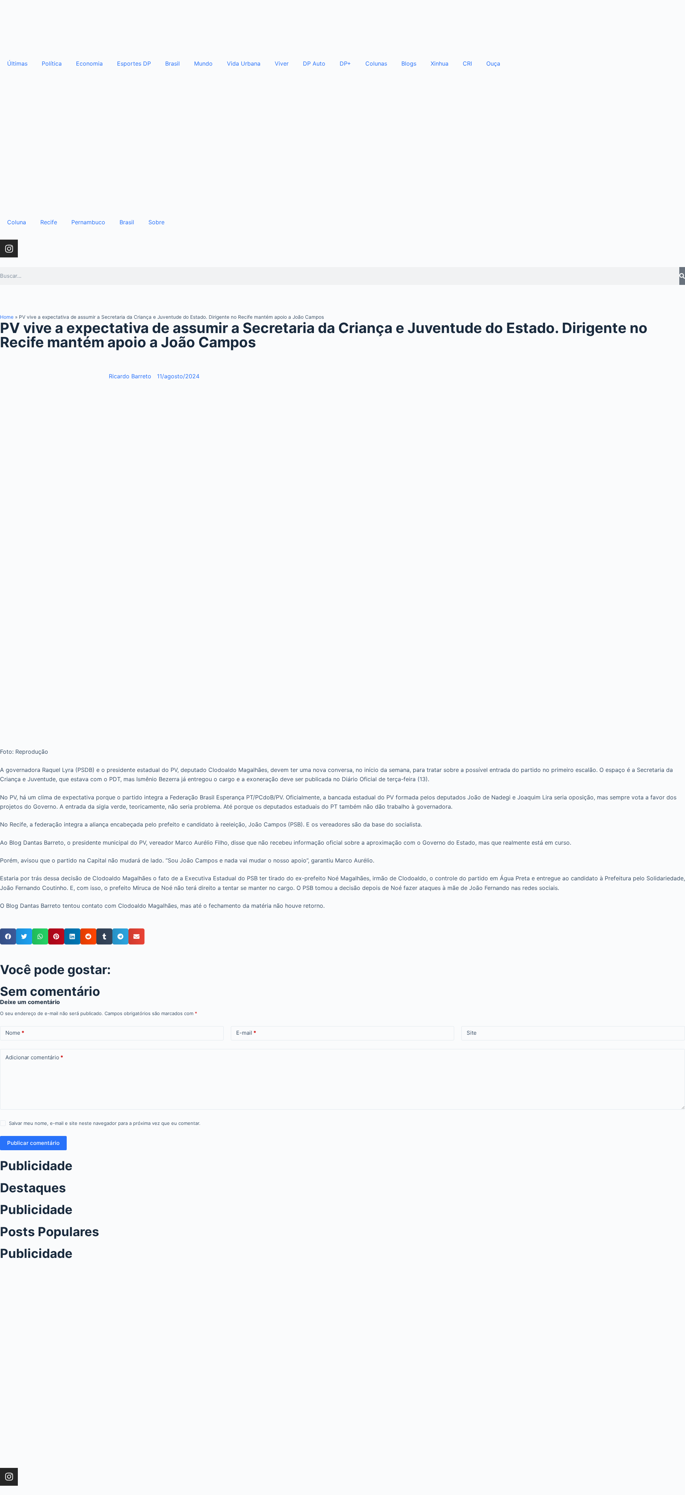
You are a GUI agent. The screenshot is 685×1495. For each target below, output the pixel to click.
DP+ (345, 63)
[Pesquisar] (682, 276)
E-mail (246, 1032)
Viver (282, 63)
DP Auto (314, 63)
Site (472, 1032)
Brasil (172, 63)
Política (52, 63)
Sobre (156, 222)
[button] (8, 936)
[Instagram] (9, 248)
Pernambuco (88, 222)
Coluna (16, 222)
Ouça (493, 63)
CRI (467, 63)
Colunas (376, 63)
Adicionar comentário (34, 1057)
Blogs (408, 63)
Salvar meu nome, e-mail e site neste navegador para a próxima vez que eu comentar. (105, 1123)
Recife (48, 222)
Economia (89, 63)
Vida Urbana (243, 63)
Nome (14, 1032)
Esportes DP (134, 63)
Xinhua (439, 63)
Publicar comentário (33, 1143)
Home (7, 317)
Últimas (17, 63)
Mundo (203, 63)
